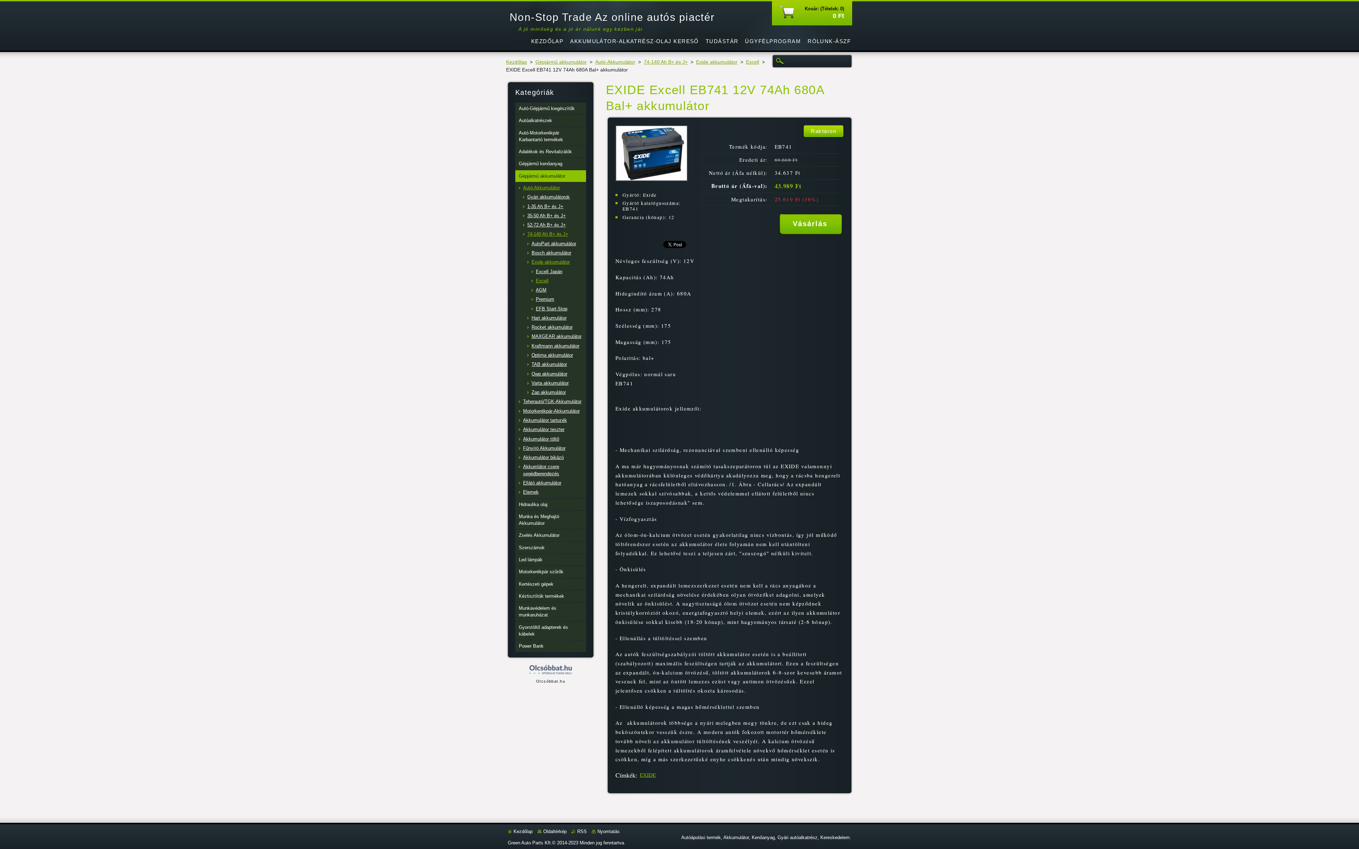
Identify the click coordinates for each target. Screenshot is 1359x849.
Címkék (625, 775)
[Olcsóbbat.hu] (550, 670)
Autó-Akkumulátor (615, 62)
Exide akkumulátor (717, 62)
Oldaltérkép (555, 831)
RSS (582, 831)
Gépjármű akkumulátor (561, 62)
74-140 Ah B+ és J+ (666, 62)
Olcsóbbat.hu (550, 681)
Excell (752, 62)
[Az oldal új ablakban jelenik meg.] (651, 179)
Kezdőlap (516, 62)
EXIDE (648, 774)
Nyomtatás (608, 831)
